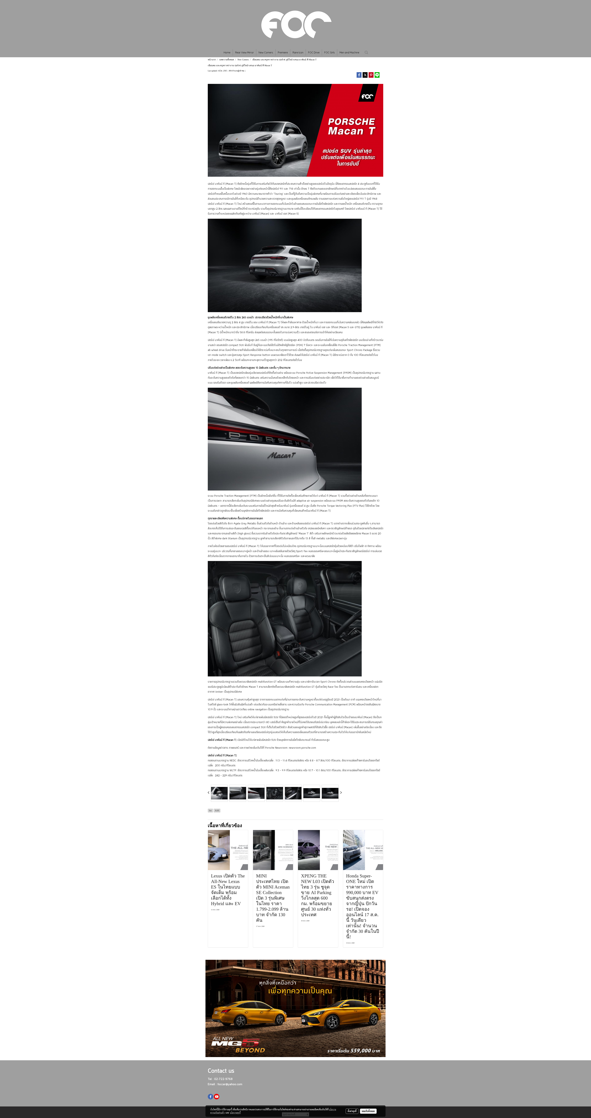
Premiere (283, 52)
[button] (366, 52)
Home (227, 52)
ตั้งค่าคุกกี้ (352, 1111)
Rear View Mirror (244, 52)
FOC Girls (329, 52)
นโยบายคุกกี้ (235, 1112)
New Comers (266, 52)
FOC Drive (314, 52)
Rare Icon (298, 52)
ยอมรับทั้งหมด (368, 1111)
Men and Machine (349, 52)
